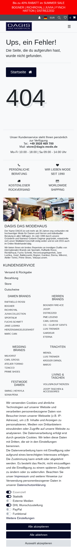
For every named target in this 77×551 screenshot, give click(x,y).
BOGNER (18, 7)
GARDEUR (48, 333)
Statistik (18, 496)
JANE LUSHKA (12, 326)
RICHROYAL (34, 7)
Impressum (21, 476)
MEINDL (47, 352)
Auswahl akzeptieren (38, 543)
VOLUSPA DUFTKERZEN (56, 384)
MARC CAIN (11, 334)
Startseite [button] (18, 72)
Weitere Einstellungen (20, 518)
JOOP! (46, 309)
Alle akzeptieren (38, 526)
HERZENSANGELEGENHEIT (19, 329)
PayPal (17, 509)
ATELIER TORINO (14, 364)
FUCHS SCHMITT (14, 322)
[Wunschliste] (65, 18)
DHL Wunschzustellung (28, 505)
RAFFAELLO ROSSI (15, 302)
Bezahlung (11, 278)
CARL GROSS (50, 321)
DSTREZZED (45, 10)
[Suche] (59, 18)
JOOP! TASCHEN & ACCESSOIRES (53, 390)
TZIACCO (10, 368)
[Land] (45, 18)
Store (8, 283)
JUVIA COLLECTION (15, 314)
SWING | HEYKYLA (14, 391)
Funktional (19, 513)
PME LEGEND (50, 317)
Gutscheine (12, 289)
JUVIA (49, 7)
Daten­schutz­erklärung (31, 485)
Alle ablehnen (38, 534)
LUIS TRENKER (51, 329)
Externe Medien (23, 500)
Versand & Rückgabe (18, 272)
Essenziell (19, 492)
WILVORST (10, 356)
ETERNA (47, 337)
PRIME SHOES (12, 371)
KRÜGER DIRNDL (52, 360)
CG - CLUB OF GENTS (55, 325)
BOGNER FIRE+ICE (53, 305)
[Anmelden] (40, 18)
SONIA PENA (11, 394)
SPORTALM (11, 317)
